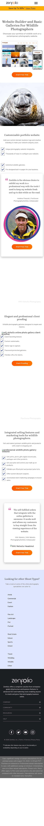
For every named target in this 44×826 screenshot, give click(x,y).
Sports (10, 642)
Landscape (11, 618)
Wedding (11, 658)
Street (10, 646)
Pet (9, 622)
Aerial (10, 595)
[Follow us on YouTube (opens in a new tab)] (25, 734)
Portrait (10, 626)
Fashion (10, 606)
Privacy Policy (35, 740)
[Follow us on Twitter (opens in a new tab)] (18, 734)
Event (10, 602)
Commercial (12, 598)
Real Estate (12, 634)
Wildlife (11, 662)
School (10, 638)
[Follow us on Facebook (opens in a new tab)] (11, 734)
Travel (10, 654)
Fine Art (11, 614)
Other (10, 666)
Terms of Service (24, 740)
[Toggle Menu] (36, 3)
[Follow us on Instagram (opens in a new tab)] (32, 734)
